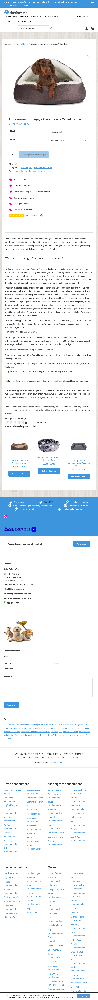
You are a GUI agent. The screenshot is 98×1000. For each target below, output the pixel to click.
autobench (21, 724)
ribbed (44, 735)
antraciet (12, 724)
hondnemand (36, 731)
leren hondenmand (70, 731)
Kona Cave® (53, 913)
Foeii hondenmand (12, 873)
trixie (6, 738)
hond (31, 728)
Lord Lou (75, 912)
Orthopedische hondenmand (26, 735)
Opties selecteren (19, 474)
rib (40, 735)
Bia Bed (42, 724)
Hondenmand (31, 171)
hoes (26, 728)
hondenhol (19, 171)
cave (64, 724)
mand (87, 731)
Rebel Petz (31, 833)
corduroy (70, 724)
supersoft (83, 735)
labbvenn (54, 731)
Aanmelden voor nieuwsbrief (20, 544)
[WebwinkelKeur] (5, 516)
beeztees (30, 724)
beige (36, 724)
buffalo (59, 724)
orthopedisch (9, 735)
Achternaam (54, 663)
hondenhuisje (59, 728)
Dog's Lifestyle (10, 805)
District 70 (52, 961)
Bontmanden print (35, 801)
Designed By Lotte (81, 724)
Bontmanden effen (35, 797)
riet (48, 735)
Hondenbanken (33, 813)
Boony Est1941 (54, 949)
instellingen (69, 997)
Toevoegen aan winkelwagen (33, 154)
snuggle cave (44, 171)
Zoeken (51, 28)
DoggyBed (52, 901)
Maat (12, 131)
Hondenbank (38, 728)
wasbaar (11, 738)
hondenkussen (71, 728)
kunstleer (46, 731)
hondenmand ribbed (12, 731)
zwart (18, 738)
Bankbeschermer (55, 945)
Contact (12, 5)
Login (91, 2)
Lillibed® (74, 908)
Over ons (25, 5)
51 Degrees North (79, 982)
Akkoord (84, 996)
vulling (13, 139)
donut (6, 728)
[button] (88, 56)
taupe (90, 735)
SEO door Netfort (56, 762)
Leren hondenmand (79, 813)
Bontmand (76, 986)
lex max (82, 731)
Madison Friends (78, 991)
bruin (54, 724)
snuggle (61, 735)
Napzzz (51, 929)
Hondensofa (26, 731)
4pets (6, 724)
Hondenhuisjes (33, 873)
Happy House (18, 728)
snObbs (54, 735)
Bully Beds (52, 885)
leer (60, 731)
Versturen (11, 705)
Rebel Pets (76, 817)
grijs (11, 728)
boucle (48, 724)
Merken (25, 44)
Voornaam (8, 663)
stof (77, 735)
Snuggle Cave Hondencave (40, 167)
